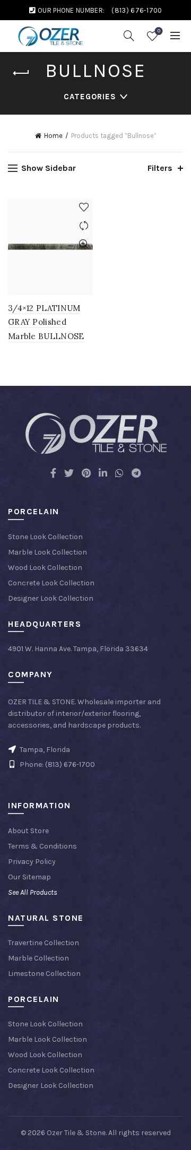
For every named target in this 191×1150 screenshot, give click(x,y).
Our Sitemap (29, 876)
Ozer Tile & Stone (76, 1132)
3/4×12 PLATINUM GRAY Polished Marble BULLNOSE (46, 322)
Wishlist (159, 31)
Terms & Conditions (42, 846)
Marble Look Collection (47, 552)
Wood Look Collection (45, 567)
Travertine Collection (43, 942)
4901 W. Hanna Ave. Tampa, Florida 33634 (78, 648)
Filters (159, 168)
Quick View (83, 244)
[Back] (21, 73)
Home (53, 136)
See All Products (32, 892)
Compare (83, 226)
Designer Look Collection (50, 598)
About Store (28, 830)
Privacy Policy (32, 861)
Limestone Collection (44, 973)
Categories (90, 96)
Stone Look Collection (45, 536)
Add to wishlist (83, 207)
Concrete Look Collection (51, 582)
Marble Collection (38, 958)
